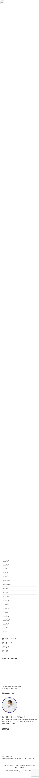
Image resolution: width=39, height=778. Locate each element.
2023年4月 (6, 569)
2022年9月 (6, 592)
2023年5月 (6, 565)
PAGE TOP (36, 752)
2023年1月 (6, 577)
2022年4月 (6, 612)
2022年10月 (6, 588)
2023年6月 (6, 561)
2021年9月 (6, 624)
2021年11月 (6, 616)
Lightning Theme (23, 770)
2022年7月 (6, 600)
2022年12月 (6, 581)
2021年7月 (6, 628)
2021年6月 (6, 632)
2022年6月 (6, 604)
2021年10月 (6, 620)
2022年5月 (6, 608)
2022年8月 (6, 596)
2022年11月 (6, 585)
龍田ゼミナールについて (9, 639)
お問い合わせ (5, 647)
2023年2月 (6, 573)
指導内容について (7, 643)
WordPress (13, 770)
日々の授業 (5, 651)
